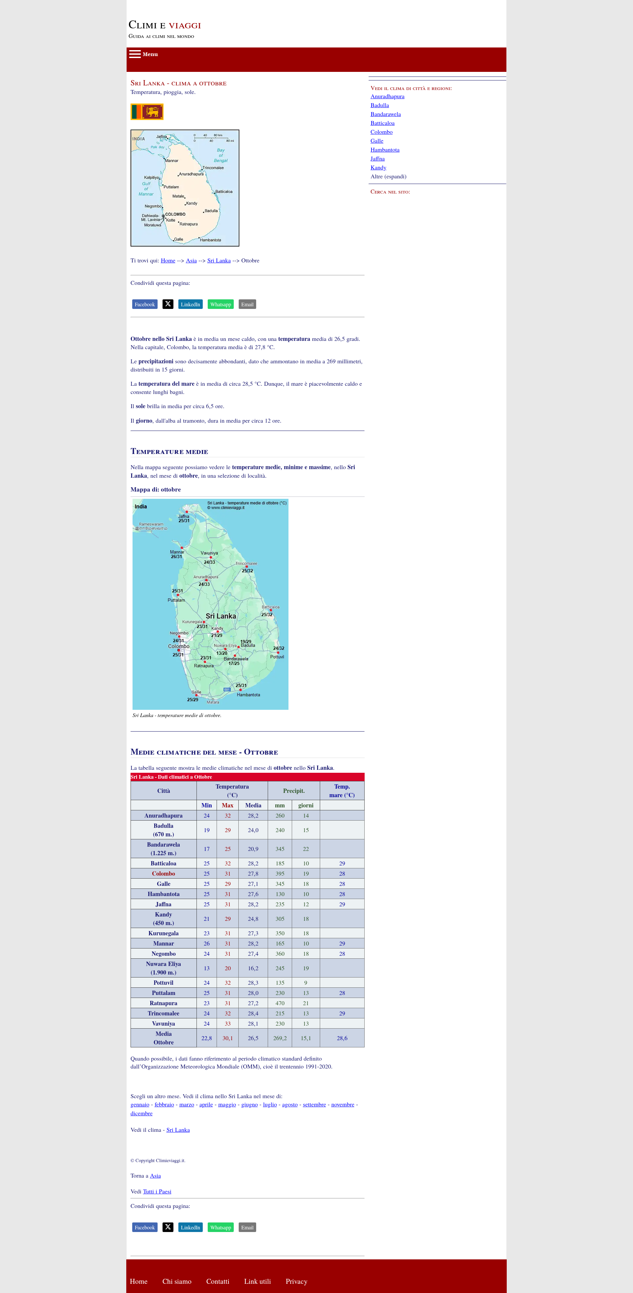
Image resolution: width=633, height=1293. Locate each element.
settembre (314, 1104)
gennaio (140, 1104)
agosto (290, 1104)
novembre (342, 1104)
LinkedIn (190, 304)
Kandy (378, 167)
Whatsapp (220, 304)
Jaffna (378, 158)
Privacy (297, 1281)
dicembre (142, 1113)
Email (247, 304)
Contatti (217, 1281)
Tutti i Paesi (157, 1191)
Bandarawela (386, 114)
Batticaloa (383, 123)
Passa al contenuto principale (161, 4)
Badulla (380, 105)
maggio (227, 1104)
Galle (377, 140)
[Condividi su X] (168, 304)
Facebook (145, 304)
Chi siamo (177, 1281)
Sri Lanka (219, 260)
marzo (186, 1104)
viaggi (165, 24)
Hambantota (385, 149)
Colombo (382, 131)
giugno (249, 1104)
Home (168, 260)
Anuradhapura (388, 96)
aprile (206, 1104)
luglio (270, 1104)
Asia (191, 260)
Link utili (257, 1281)
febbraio (164, 1104)
